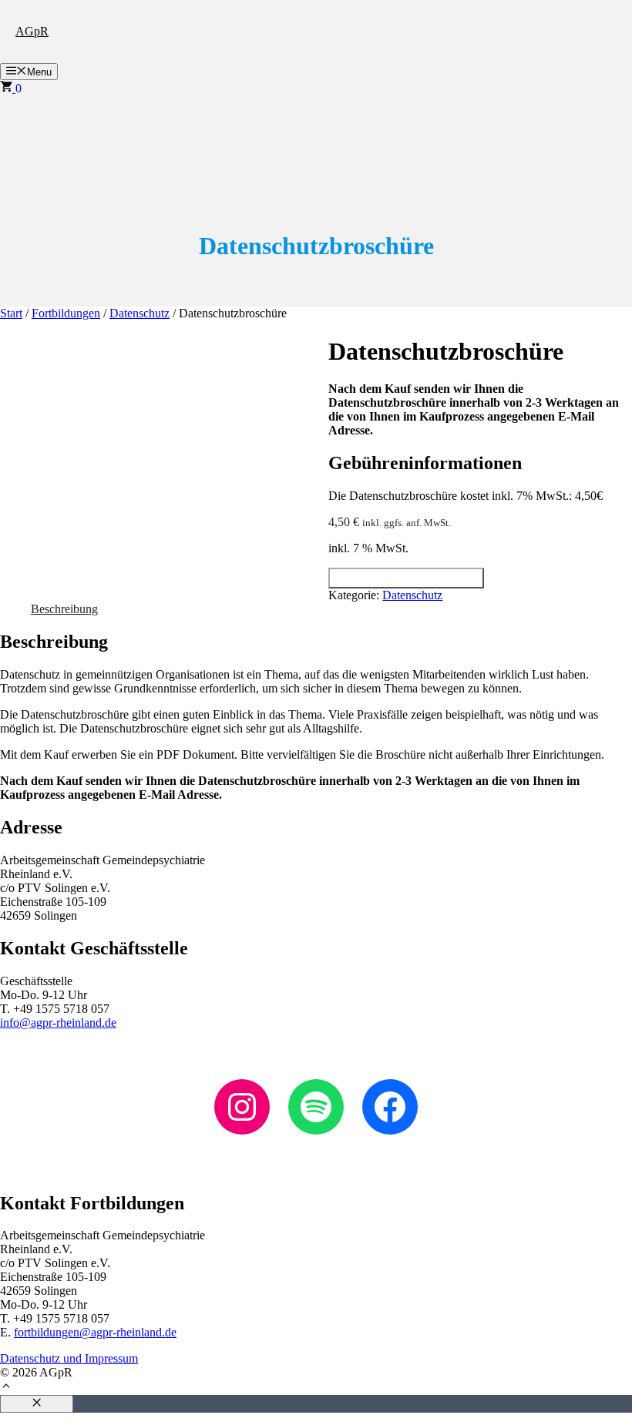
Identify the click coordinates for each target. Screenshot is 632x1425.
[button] (6, 1387)
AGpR (32, 31)
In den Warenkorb (406, 577)
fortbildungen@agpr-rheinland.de (95, 1332)
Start (11, 313)
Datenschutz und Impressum (69, 1358)
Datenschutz (139, 313)
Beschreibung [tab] (64, 608)
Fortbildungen (66, 313)
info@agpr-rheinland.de (58, 1022)
